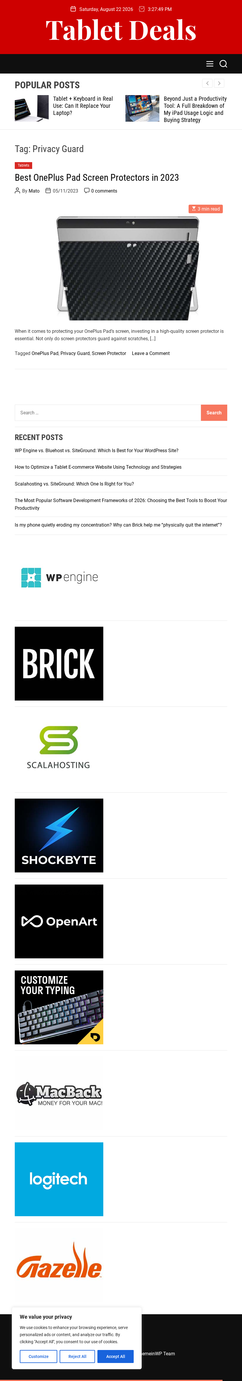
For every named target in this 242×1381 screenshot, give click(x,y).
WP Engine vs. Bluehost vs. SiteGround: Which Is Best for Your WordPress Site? (97, 450)
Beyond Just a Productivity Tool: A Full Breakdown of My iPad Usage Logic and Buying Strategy (142, 109)
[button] (219, 83)
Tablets (23, 165)
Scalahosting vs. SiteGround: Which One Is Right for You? (74, 484)
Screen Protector (109, 353)
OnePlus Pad (45, 353)
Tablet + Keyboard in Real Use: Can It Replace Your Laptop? (30, 105)
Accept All (115, 1356)
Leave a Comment (151, 353)
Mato (34, 191)
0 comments (104, 191)
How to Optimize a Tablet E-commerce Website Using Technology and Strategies (98, 467)
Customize (39, 1356)
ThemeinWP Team (156, 1353)
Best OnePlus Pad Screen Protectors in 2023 (97, 177)
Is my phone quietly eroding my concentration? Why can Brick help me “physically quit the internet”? (118, 525)
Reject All (77, 1356)
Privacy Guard (75, 353)
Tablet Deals (121, 29)
